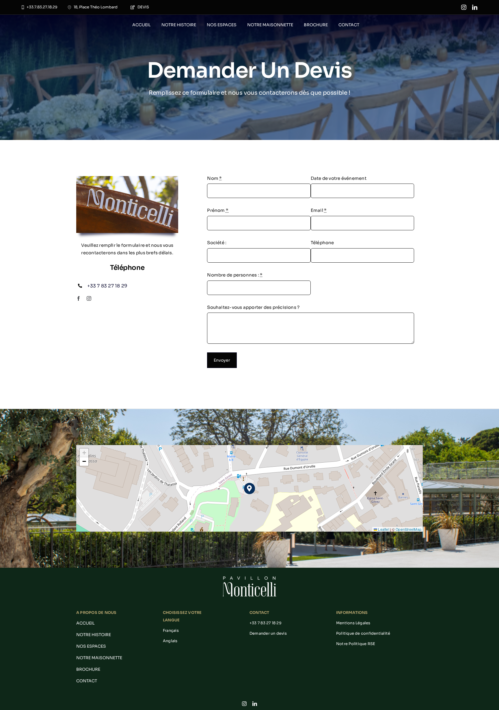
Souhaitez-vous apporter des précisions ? (253, 307)
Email (319, 210)
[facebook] (78, 298)
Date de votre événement (338, 178)
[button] (249, 488)
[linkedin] (474, 7)
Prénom (217, 210)
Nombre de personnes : (234, 275)
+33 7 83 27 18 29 (107, 286)
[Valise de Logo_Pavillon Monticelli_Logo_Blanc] (249, 576)
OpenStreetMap (408, 529)
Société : (216, 242)
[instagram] (463, 7)
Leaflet (383, 529)
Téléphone (322, 242)
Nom (214, 178)
